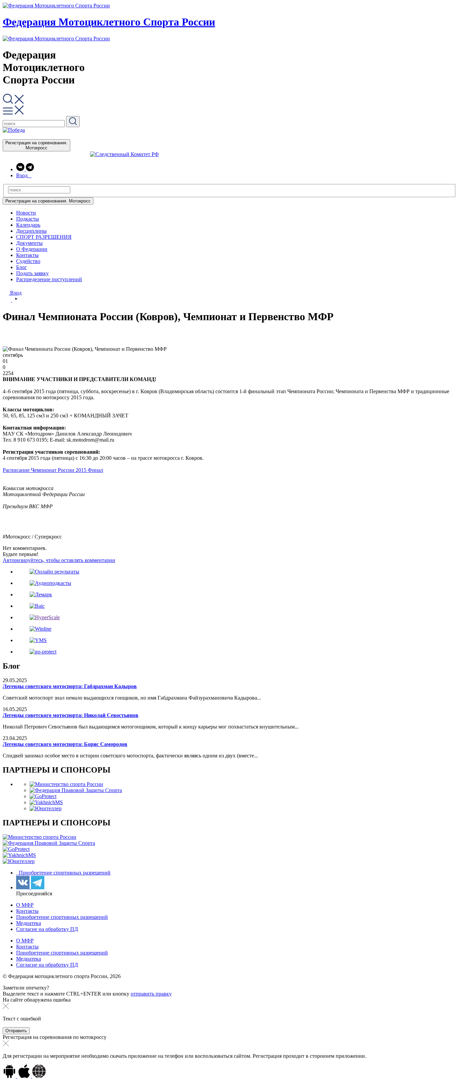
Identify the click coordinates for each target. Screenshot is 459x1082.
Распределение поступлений (49, 279)
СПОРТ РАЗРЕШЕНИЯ (44, 237)
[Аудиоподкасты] (50, 583)
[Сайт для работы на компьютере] (39, 1076)
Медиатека (28, 923)
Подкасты (27, 219)
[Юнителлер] (45, 808)
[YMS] (38, 640)
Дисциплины (31, 231)
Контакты (27, 255)
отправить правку (151, 994)
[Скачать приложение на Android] (10, 1076)
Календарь (28, 225)
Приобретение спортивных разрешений (64, 872)
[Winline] (40, 629)
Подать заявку (32, 273)
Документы (29, 243)
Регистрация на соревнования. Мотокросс (36, 145)
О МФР (25, 905)
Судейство (28, 261)
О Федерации (31, 249)
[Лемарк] (41, 594)
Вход (15, 293)
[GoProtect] (43, 796)
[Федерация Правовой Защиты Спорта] (76, 790)
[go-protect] (43, 652)
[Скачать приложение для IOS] (24, 1076)
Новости (26, 213)
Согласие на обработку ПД (47, 929)
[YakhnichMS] (46, 802)
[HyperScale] (45, 617)
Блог (21, 267)
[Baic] (37, 606)
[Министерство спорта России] (66, 784)
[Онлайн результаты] (54, 571)
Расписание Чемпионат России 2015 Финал (53, 470)
